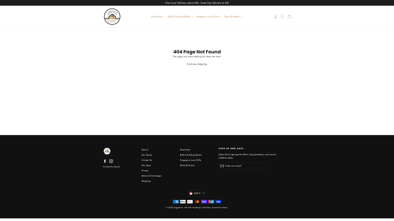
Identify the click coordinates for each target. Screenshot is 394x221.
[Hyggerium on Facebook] (105, 161)
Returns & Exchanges (152, 175)
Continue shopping (197, 64)
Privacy (145, 170)
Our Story (146, 165)
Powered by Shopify (111, 166)
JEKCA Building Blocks (179, 16)
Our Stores (147, 154)
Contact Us (147, 160)
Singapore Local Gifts (207, 16)
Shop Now (157, 16)
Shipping (146, 180)
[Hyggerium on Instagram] (111, 161)
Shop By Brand (232, 16)
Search (145, 149)
